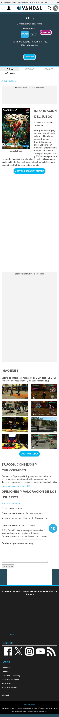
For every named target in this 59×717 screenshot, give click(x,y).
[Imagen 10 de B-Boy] (15, 424)
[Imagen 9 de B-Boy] (44, 424)
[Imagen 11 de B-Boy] (44, 408)
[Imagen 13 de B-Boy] (44, 391)
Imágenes (9, 73)
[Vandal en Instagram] (29, 651)
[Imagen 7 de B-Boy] (44, 441)
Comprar (45, 32)
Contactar (6, 672)
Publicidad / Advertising (11, 676)
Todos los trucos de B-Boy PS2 (16, 485)
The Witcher (38, 2)
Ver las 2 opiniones (11, 503)
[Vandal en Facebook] (7, 651)
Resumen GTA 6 (10, 2)
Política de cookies (9, 687)
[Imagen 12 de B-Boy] (15, 408)
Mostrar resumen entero (29, 171)
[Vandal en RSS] (51, 651)
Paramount (49, 2)
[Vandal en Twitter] (18, 651)
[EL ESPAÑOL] (56, 8)
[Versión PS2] (25, 34)
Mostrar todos (30, 454)
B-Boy (29, 18)
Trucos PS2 (29, 57)
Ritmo (39, 23)
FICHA (10, 69)
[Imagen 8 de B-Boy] (15, 441)
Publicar (9, 566)
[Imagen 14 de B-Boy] (15, 391)
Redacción (6, 668)
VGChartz (6, 695)
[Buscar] (49, 8)
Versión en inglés (29, 704)
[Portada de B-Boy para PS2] (16, 128)
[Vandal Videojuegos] (29, 7)
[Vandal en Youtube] (40, 651)
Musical (31, 23)
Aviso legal (6, 683)
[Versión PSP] (34, 34)
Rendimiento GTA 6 (25, 2)
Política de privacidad (10, 679)
